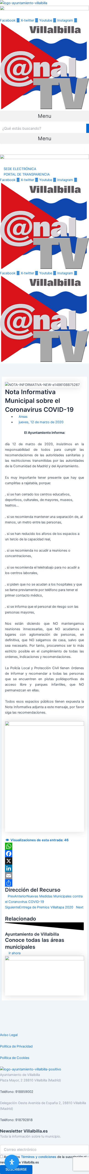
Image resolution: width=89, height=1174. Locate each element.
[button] (44, 116)
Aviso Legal (9, 1035)
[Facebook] (44, 853)
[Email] (44, 875)
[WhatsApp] (44, 846)
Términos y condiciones (38, 1157)
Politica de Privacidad (16, 1046)
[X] (44, 861)
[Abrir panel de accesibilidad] (12, 1162)
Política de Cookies (14, 1058)
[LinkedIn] (44, 868)
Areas (23, 417)
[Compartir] (44, 883)
